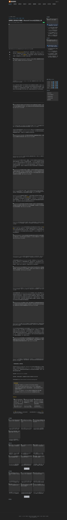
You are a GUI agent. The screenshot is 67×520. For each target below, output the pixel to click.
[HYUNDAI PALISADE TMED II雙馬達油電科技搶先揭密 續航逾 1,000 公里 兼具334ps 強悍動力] (27, 487)
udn (9, 16)
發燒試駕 (15, 3)
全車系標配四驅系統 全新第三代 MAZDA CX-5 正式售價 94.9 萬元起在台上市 (14, 482)
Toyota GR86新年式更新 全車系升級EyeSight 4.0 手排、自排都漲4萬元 (28, 386)
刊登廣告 (20, 516)
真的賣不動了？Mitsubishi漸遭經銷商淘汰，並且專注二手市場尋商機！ (14, 454)
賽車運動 (54, 3)
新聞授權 (27, 516)
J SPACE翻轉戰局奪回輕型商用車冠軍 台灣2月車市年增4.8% (26, 465)
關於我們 (44, 516)
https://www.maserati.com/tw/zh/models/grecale (27, 379)
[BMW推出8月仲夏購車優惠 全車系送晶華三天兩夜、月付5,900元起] (14, 434)
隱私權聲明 (35, 516)
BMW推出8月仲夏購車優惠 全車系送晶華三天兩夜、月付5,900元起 (14, 440)
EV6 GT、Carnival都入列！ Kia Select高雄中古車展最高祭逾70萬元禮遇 (28, 390)
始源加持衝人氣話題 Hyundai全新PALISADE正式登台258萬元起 (26, 384)
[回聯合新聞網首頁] (10, 1)
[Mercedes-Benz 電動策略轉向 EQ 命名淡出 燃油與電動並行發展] (14, 459)
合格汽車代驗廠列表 (50, 94)
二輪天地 (39, 3)
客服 (24, 516)
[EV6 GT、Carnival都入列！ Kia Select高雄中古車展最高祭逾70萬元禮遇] (39, 487)
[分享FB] (10, 52)
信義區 (20, 18)
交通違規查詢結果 (50, 96)
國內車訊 (10, 3)
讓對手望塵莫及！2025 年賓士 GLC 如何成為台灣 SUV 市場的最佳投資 (39, 454)
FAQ (22, 516)
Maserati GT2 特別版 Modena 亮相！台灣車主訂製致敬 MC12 (28, 406)
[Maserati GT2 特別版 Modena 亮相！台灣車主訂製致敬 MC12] (28, 402)
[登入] (56, 1)
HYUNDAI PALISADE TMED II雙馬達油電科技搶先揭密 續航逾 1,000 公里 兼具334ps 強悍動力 (26, 493)
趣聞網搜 (34, 3)
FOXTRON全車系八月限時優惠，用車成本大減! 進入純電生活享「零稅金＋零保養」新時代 (39, 429)
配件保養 (49, 3)
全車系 (17, 18)
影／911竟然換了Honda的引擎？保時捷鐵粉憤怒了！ (26, 454)
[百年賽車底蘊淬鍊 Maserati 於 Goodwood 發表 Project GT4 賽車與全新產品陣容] (38, 402)
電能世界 (24, 3)
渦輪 (23, 18)
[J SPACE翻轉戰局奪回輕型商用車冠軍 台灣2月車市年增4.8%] (27, 459)
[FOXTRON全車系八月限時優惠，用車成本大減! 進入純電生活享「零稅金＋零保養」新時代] (39, 423)
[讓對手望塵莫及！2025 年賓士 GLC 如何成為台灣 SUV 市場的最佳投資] (39, 448)
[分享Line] (10, 55)
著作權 (32, 516)
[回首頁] (13, 1)
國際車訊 (19, 3)
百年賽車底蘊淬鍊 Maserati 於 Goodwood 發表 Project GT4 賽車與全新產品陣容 (38, 406)
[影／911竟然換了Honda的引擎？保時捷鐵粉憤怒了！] (27, 448)
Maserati (10, 18)
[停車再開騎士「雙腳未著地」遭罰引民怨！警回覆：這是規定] (39, 459)
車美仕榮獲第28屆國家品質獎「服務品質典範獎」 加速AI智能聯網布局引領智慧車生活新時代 (28, 388)
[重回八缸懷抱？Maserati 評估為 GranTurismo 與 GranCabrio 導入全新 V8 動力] (18, 402)
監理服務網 (49, 99)
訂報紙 (41, 516)
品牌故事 (44, 3)
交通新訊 (29, 3)
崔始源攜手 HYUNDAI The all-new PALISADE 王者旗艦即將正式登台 (27, 391)
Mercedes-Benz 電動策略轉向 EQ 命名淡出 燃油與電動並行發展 (14, 465)
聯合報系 (38, 516)
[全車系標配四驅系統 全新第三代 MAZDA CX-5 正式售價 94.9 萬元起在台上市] (14, 476)
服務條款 (30, 516)
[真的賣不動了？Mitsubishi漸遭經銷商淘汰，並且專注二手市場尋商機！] (14, 448)
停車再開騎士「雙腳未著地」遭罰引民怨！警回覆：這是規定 (39, 465)
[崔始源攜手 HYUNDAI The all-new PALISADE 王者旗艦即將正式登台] (14, 487)
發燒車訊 (11, 16)
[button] (57, 1)
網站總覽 (47, 516)
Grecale (14, 18)
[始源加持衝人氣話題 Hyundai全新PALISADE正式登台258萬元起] (39, 476)
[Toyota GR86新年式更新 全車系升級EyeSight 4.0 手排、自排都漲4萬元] (14, 423)
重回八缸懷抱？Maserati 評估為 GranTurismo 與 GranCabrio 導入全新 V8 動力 (18, 406)
